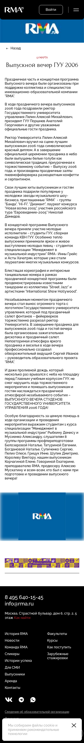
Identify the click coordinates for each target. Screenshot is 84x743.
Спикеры (12, 654)
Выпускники (15, 674)
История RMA (16, 634)
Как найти (22, 618)
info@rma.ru (19, 604)
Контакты (12, 688)
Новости (12, 640)
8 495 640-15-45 (24, 597)
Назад (16, 48)
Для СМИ (12, 667)
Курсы (52, 640)
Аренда (11, 681)
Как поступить (59, 647)
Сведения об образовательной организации (37, 712)
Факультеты (57, 634)
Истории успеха (18, 661)
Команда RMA (16, 647)
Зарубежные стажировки (57, 656)
